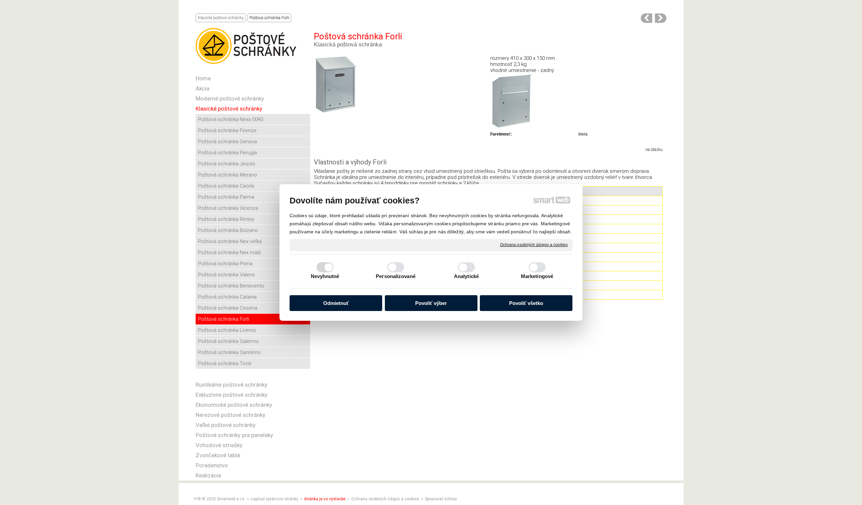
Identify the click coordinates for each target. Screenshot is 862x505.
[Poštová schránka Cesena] (646, 18)
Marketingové (537, 276)
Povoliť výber (431, 303)
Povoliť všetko (526, 303)
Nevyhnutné (325, 276)
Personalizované (396, 276)
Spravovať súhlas (441, 499)
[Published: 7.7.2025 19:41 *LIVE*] (197, 499)
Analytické (466, 276)
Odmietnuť (336, 303)
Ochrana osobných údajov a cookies (534, 244)
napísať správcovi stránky (274, 499)
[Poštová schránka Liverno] (660, 18)
